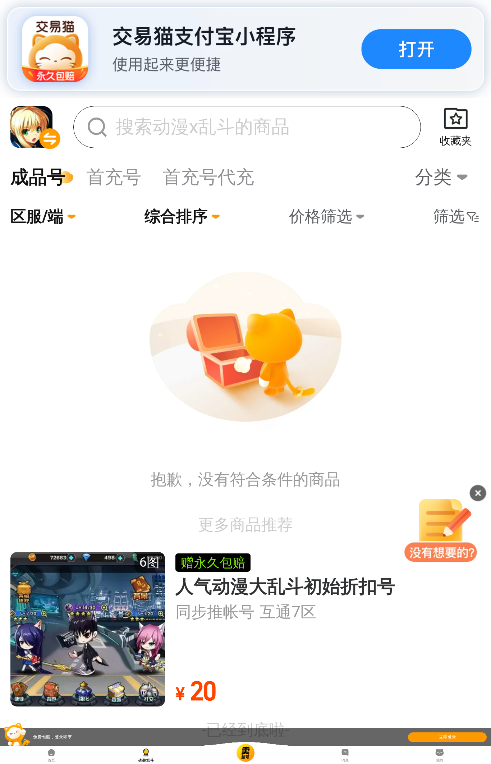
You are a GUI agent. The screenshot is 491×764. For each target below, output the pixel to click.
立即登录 (447, 737)
